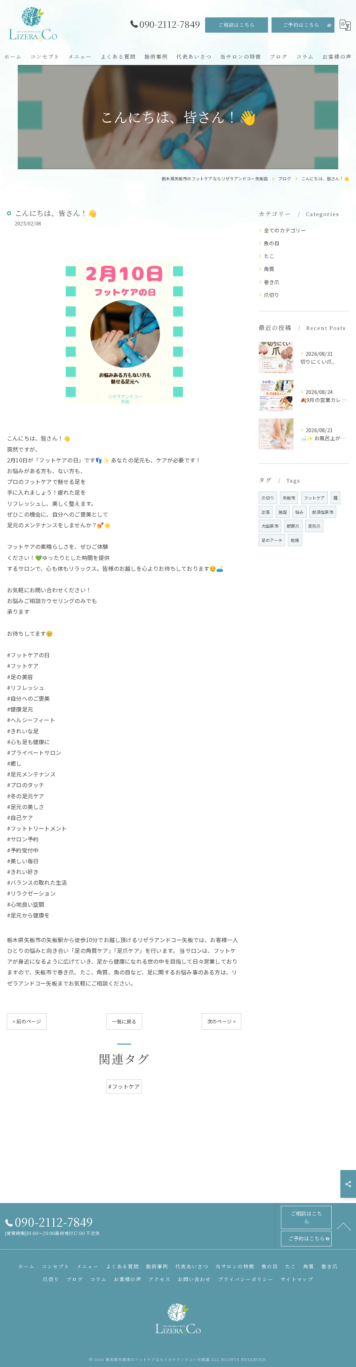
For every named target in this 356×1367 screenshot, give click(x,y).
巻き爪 (272, 282)
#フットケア (124, 1086)
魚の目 (272, 243)
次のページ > (221, 1021)
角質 (269, 268)
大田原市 (269, 526)
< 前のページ (27, 1021)
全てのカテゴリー (285, 230)
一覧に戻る (124, 1021)
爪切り (272, 294)
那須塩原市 (322, 512)
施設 (282, 512)
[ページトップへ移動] (344, 1226)
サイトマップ (297, 1279)
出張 (265, 512)
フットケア (314, 498)
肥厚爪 (293, 526)
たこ (269, 256)
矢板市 (289, 498)
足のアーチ (271, 540)
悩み (299, 512)
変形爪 (314, 526)
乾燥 (295, 540)
